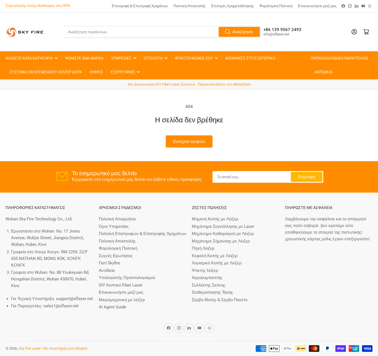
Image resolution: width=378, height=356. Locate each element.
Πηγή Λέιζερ (203, 248)
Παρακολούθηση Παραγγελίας (339, 58)
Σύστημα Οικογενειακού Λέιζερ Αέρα (45, 72)
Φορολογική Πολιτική (275, 6)
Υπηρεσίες (121, 58)
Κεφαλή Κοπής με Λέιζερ (215, 255)
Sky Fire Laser (30, 348)
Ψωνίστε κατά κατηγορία (29, 58)
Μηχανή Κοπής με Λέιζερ (215, 218)
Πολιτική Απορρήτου (117, 218)
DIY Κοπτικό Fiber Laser (121, 285)
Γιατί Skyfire (109, 262)
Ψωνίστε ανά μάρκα (84, 58)
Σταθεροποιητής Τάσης (212, 292)
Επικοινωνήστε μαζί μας (317, 6)
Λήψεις (96, 72)
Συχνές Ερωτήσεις (116, 255)
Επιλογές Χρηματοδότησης (232, 6)
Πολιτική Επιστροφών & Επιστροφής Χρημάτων (142, 233)
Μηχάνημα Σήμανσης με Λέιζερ (221, 241)
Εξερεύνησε (123, 72)
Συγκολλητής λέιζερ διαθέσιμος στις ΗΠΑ (38, 6)
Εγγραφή (306, 176)
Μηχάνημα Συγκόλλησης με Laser (223, 226)
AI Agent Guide (112, 307)
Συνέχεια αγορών (189, 141)
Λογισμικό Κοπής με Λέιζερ (217, 262)
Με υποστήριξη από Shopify (65, 348)
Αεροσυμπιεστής (207, 277)
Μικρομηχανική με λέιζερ (122, 299)
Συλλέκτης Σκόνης (208, 285)
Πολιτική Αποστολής (190, 6)
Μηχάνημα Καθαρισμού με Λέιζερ (223, 233)
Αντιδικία (324, 72)
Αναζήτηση (242, 31)
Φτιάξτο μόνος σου (194, 58)
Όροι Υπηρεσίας (114, 226)
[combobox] (162, 32)
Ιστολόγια (153, 58)
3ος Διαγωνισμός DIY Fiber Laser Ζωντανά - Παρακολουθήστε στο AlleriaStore (189, 84)
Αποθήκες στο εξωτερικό (250, 58)
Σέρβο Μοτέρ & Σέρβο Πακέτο (219, 299)
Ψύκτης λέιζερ (205, 270)
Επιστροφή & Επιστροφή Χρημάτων (140, 6)
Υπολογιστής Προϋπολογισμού (127, 277)
